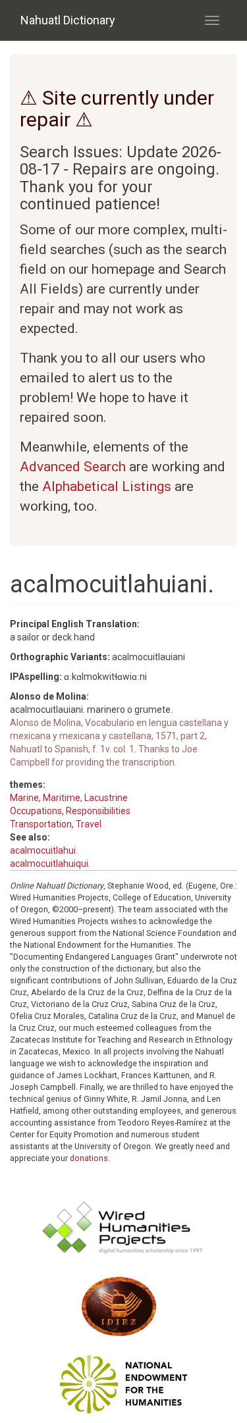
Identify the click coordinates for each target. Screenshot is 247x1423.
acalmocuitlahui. (44, 850)
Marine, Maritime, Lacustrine (69, 797)
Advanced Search (73, 467)
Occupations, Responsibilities (70, 811)
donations (89, 1158)
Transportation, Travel (55, 824)
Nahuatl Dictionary (67, 20)
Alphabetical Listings (106, 486)
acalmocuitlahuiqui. (50, 863)
